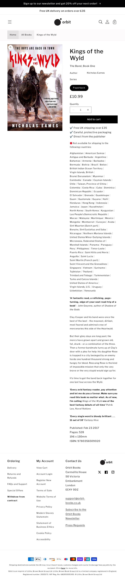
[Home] (62, 22)
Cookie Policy (43, 533)
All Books (26, 35)
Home (13, 35)
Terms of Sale (44, 490)
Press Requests (75, 525)
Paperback (79, 88)
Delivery (11, 468)
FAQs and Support (17, 484)
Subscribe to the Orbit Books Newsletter (76, 514)
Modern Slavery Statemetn (45, 515)
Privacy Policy (44, 507)
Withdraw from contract (16, 498)
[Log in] (107, 22)
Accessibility (43, 539)
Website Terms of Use (46, 498)
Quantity (74, 104)
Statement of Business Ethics (45, 525)
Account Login (44, 474)
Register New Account (43, 482)
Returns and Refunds (14, 476)
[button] (9, 21)
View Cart (41, 468)
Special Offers (15, 490)
